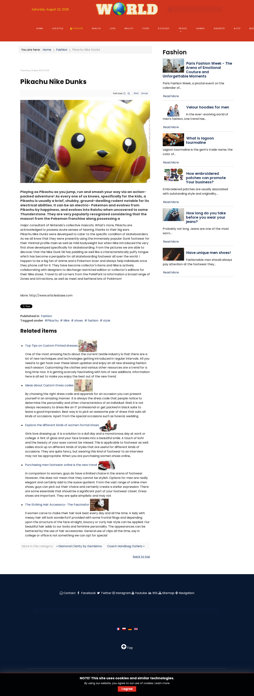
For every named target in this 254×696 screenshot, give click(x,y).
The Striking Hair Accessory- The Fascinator (57, 505)
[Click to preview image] (85, 141)
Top (129, 648)
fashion (92, 320)
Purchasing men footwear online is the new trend (61, 465)
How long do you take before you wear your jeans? (206, 217)
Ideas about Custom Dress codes (49, 385)
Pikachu (53, 320)
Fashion (46, 316)
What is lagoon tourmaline (200, 140)
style (106, 320)
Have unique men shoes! (208, 252)
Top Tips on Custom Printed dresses (51, 346)
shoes (78, 320)
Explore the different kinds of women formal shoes (62, 425)
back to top (141, 556)
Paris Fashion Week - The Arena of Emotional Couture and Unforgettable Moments (197, 70)
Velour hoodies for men (207, 107)
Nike (66, 320)
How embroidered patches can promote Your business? (206, 178)
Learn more (162, 683)
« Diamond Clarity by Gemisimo (79, 546)
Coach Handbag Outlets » (125, 546)
